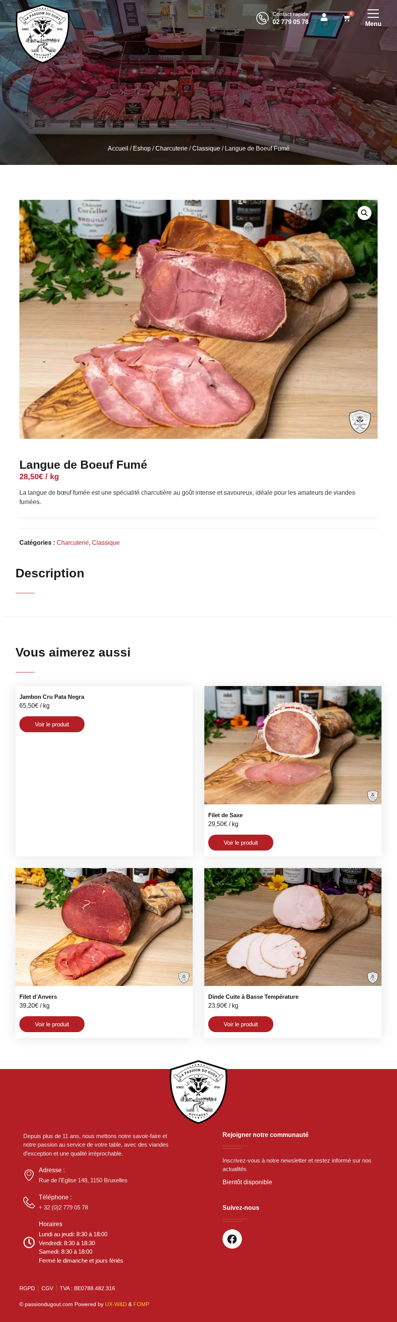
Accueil (118, 148)
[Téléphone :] (29, 1202)
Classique (206, 148)
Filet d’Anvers (38, 996)
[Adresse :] (29, 1175)
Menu (373, 24)
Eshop (142, 148)
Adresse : (52, 1170)
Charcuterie (171, 148)
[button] (364, 213)
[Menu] (373, 13)
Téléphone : (55, 1197)
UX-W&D (116, 1304)
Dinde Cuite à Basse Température (253, 996)
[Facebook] (232, 1239)
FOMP (141, 1304)
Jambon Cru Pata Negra (51, 696)
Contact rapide (291, 14)
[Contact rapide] (262, 18)
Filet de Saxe (225, 815)
